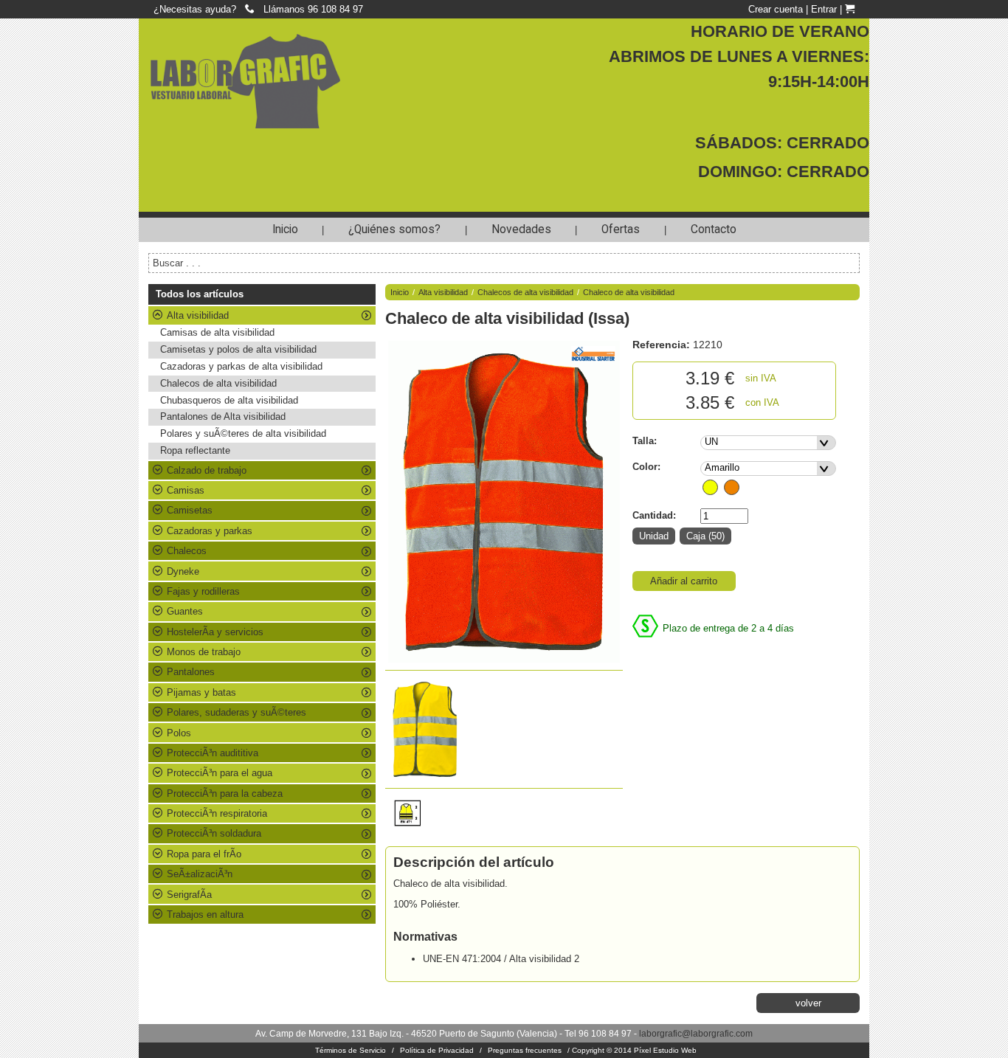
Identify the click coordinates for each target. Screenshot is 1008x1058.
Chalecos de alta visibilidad (218, 383)
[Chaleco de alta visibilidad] (503, 502)
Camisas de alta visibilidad (217, 332)
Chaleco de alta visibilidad (628, 292)
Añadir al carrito (683, 581)
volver (808, 1003)
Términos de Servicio (350, 1050)
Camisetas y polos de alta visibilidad (238, 349)
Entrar (824, 9)
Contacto (713, 229)
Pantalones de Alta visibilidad (223, 416)
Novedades (521, 229)
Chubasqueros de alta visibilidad (229, 400)
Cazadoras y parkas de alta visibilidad (241, 366)
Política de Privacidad (437, 1050)
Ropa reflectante (195, 450)
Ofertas (620, 229)
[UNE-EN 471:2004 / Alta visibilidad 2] (409, 833)
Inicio (285, 229)
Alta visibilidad (443, 292)
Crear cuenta (775, 9)
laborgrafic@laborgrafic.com (696, 1033)
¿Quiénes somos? (394, 229)
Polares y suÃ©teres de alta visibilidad (243, 433)
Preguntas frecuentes (525, 1050)
